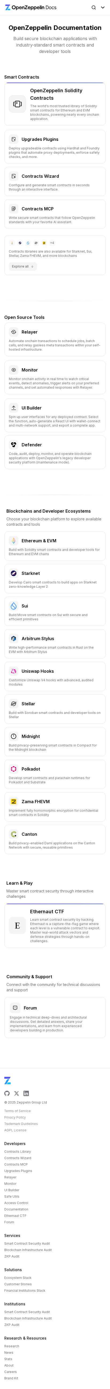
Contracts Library (17, 1152)
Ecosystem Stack (18, 1278)
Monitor (10, 1184)
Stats (8, 1359)
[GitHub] (7, 1093)
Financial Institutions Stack (24, 1291)
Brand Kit (11, 1378)
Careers (10, 1372)
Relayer (10, 1177)
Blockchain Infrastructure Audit (28, 1250)
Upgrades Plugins (18, 1171)
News (8, 1353)
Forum (9, 1222)
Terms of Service (17, 1111)
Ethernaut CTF (15, 1216)
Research (11, 1346)
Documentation (16, 1209)
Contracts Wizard (17, 1158)
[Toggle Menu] (102, 7)
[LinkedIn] (26, 1093)
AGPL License (15, 1130)
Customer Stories (18, 1284)
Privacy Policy (15, 1117)
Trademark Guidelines (21, 1124)
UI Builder (11, 1190)
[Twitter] (16, 1093)
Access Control (16, 1203)
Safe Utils (11, 1196)
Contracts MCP (16, 1164)
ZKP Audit (11, 1256)
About (9, 1365)
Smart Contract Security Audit (27, 1243)
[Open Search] (93, 7)
